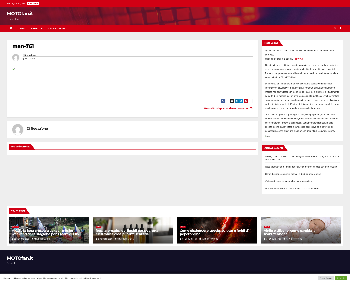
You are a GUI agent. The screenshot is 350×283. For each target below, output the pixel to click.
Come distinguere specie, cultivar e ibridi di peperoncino (293, 174)
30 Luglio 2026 (189, 239)
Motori (15, 227)
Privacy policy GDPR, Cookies (49, 28)
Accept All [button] (341, 278)
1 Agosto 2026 (105, 239)
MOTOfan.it (20, 13)
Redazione (30, 55)
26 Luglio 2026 (274, 239)
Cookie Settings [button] (326, 278)
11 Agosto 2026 (22, 239)
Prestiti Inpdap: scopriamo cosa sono (227, 108)
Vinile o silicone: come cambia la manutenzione (289, 181)
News (99, 227)
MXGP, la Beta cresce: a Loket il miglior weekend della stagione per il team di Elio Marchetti (45, 234)
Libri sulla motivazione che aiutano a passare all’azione (292, 188)
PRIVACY (298, 59)
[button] (335, 28)
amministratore (42, 239)
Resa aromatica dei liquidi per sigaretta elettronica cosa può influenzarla (301, 167)
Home (22, 28)
